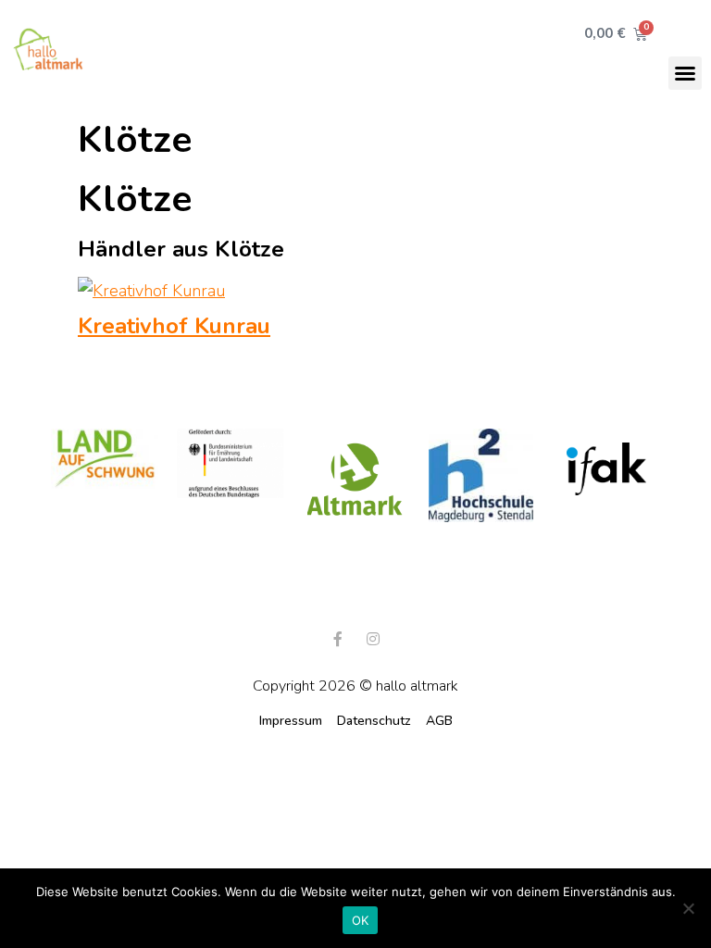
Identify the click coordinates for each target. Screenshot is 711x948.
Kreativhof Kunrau (174, 326)
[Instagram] (373, 638)
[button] (685, 73)
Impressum (290, 721)
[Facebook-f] (338, 638)
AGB (439, 721)
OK (360, 920)
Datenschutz (374, 721)
